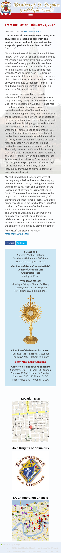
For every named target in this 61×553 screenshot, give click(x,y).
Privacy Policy (54, 551)
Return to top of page (11, 545)
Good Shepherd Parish (32, 32)
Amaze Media (42, 551)
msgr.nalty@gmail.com (17, 234)
